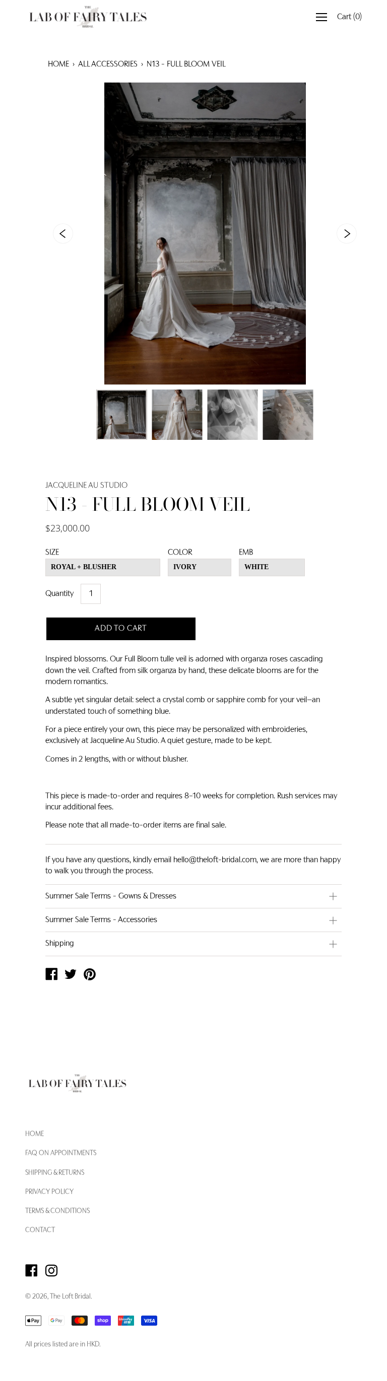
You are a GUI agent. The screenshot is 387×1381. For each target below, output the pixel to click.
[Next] (347, 233)
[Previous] (63, 233)
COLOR (180, 552)
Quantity (59, 593)
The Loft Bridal (70, 1297)
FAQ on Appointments (60, 1153)
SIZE (52, 552)
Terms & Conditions (57, 1211)
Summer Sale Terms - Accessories (101, 920)
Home (58, 64)
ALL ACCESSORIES (108, 64)
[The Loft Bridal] (51, 975)
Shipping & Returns (54, 1173)
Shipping (59, 943)
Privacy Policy (49, 1192)
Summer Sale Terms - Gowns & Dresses (110, 896)
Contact (40, 1230)
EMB (246, 552)
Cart (349, 17)
